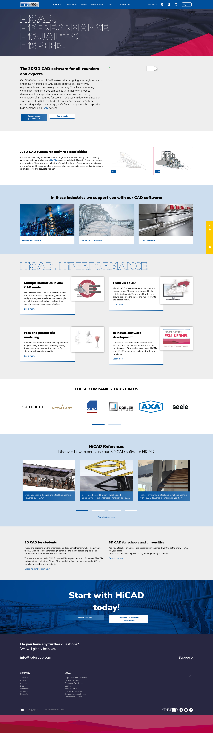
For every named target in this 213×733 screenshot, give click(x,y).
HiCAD (53, 160)
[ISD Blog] (170, 711)
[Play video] (110, 69)
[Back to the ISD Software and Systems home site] (29, 6)
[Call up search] (176, 5)
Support (185, 657)
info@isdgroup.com (35, 657)
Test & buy (152, 4)
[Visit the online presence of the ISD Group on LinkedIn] (191, 711)
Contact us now (116, 558)
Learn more (29, 308)
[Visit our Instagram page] (181, 711)
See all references (106, 517)
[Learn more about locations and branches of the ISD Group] (162, 4)
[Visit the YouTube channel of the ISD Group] (186, 711)
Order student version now (37, 568)
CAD (45, 108)
